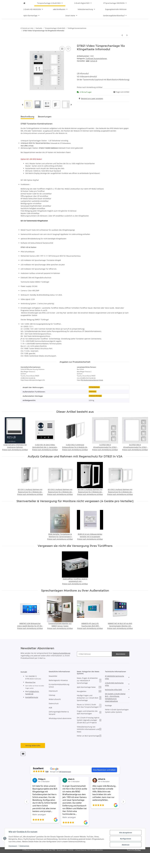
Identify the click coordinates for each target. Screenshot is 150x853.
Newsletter (53, 676)
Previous (22, 105)
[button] (117, 677)
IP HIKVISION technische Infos (114, 677)
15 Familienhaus (94, 387)
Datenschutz (24, 846)
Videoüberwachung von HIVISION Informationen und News (89, 729)
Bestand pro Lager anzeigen (92, 98)
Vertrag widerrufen (32, 745)
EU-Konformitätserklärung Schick (92, 380)
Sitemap (52, 695)
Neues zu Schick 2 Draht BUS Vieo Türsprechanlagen (89, 705)
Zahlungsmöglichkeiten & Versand (59, 713)
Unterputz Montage (95, 396)
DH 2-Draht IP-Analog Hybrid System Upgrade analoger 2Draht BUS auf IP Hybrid (89, 720)
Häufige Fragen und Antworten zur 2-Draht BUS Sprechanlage (89, 697)
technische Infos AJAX (113, 689)
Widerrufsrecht (55, 699)
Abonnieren (120, 654)
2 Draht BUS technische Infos (114, 684)
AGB (50, 707)
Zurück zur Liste (27, 28)
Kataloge (108, 705)
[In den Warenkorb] (22, 43)
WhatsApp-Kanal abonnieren (60, 718)
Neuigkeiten (89, 691)
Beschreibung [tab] (27, 117)
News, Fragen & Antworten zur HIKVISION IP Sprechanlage (89, 680)
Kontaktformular (31, 697)
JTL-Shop (138, 850)
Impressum (13, 846)
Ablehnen (125, 845)
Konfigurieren (125, 839)
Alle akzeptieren (125, 833)
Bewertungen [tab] (44, 117)
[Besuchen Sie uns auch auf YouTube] (23, 754)
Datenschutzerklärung (61, 653)
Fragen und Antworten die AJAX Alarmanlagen (89, 712)
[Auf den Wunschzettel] (68, 48)
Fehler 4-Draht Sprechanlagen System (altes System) (117, 710)
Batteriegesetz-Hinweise (58, 680)
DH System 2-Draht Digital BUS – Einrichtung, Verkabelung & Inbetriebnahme (115, 697)
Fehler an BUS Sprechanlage (89, 736)
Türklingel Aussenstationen (96, 58)
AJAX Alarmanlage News (89, 687)
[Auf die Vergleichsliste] (62, 48)
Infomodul (92, 391)
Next (71, 105)
